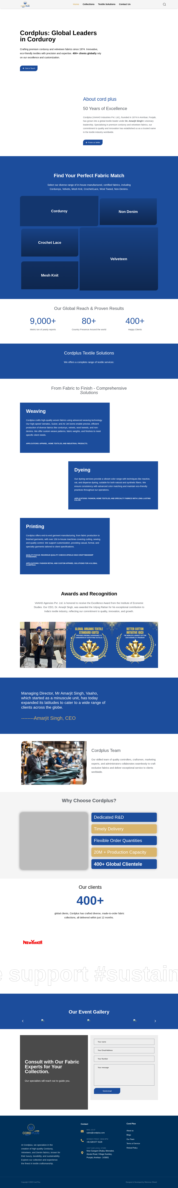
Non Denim (128, 212)
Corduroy (59, 211)
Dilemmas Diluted (150, 1182)
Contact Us (125, 4)
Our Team (130, 1139)
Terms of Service (133, 1143)
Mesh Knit (49, 275)
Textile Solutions (106, 4)
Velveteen (118, 259)
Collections (88, 4)
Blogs (129, 1135)
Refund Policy (132, 1148)
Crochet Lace (49, 243)
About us (130, 1131)
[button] (164, 4)
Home (76, 4)
